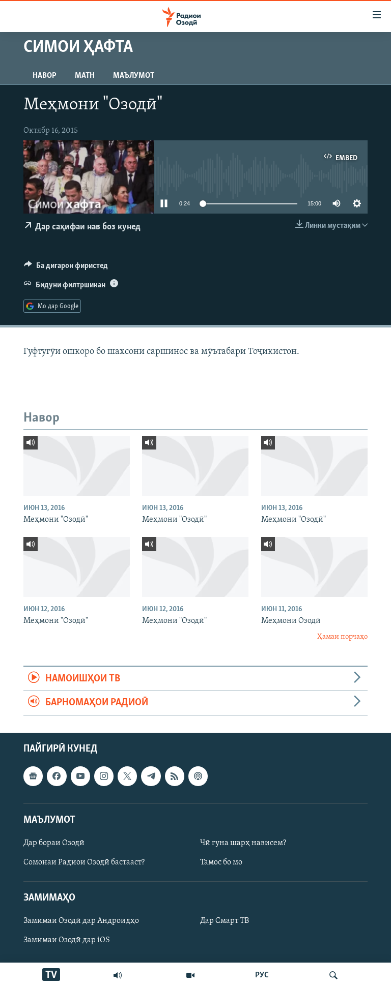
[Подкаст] (198, 776)
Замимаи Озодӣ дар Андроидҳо (81, 921)
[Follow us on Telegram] (150, 776)
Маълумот (133, 76)
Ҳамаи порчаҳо (342, 637)
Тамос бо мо (221, 862)
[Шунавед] (117, 975)
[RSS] (174, 776)
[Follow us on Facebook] (56, 776)
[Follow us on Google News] (33, 776)
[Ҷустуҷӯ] (333, 975)
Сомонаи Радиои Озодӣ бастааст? (84, 862)
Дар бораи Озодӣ (54, 843)
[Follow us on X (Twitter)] (127, 776)
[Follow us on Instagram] (104, 776)
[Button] (66, 268)
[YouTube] (190, 975)
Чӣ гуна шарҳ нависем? (243, 843)
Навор (45, 76)
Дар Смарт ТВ (224, 921)
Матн (85, 76)
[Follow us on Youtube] (80, 776)
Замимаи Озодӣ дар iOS (66, 940)
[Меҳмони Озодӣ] (314, 567)
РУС (262, 975)
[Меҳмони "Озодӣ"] (76, 466)
